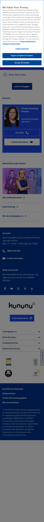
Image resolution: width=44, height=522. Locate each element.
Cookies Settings (22, 49)
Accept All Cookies (22, 63)
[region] (22, 33)
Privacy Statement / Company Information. (19, 42)
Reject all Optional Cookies (22, 55)
